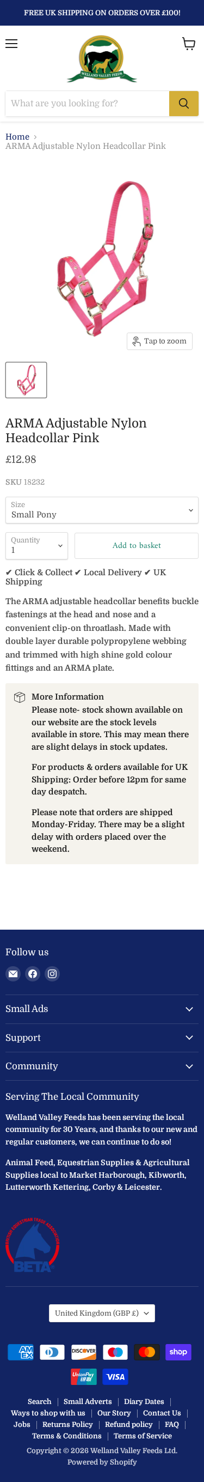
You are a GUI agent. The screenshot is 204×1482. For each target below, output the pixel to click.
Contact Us (162, 1413)
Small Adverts (88, 1401)
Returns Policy (67, 1424)
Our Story (114, 1413)
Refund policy (129, 1424)
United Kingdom (97, 1313)
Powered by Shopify (102, 1462)
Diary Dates (144, 1401)
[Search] (184, 103)
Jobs (22, 1424)
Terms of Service (143, 1436)
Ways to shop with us (48, 1413)
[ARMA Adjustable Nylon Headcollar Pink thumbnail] (26, 380)
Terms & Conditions (67, 1436)
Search (40, 1401)
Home (17, 137)
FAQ (172, 1424)
